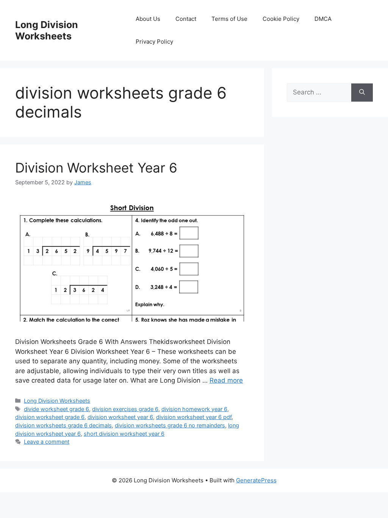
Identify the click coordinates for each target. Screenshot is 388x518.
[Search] (362, 92)
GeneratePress (256, 480)
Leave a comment (46, 441)
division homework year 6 (194, 409)
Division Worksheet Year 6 (96, 168)
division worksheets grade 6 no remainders (170, 425)
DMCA (323, 18)
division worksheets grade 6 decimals (63, 425)
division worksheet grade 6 (49, 417)
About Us (148, 18)
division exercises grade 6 (125, 409)
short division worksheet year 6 (124, 433)
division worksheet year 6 (120, 417)
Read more (226, 380)
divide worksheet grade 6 (56, 409)
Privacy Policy (154, 41)
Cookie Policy (281, 18)
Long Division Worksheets (46, 30)
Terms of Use (229, 18)
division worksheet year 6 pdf (194, 417)
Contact (185, 18)
